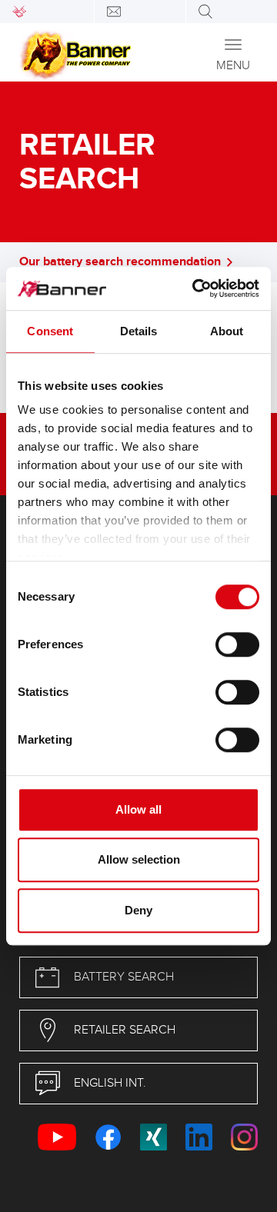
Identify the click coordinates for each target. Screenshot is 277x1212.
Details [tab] (139, 331)
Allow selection (139, 859)
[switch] (237, 644)
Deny (138, 910)
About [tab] (227, 331)
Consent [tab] (50, 331)
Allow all (138, 809)
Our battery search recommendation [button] (120, 262)
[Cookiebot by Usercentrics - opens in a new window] (195, 288)
